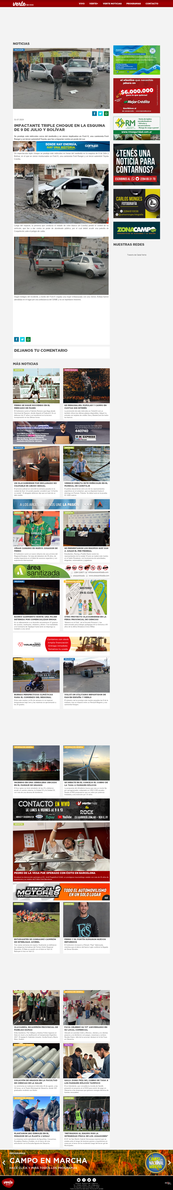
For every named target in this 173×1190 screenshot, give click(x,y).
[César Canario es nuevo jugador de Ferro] (36, 528)
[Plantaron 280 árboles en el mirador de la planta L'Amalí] (36, 1113)
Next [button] (169, 1162)
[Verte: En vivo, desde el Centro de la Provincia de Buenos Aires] (22, 1183)
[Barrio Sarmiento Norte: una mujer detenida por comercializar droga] (36, 597)
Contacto (152, 3)
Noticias (112, 3)
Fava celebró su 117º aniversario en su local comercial (85, 1028)
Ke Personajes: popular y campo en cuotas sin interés (85, 406)
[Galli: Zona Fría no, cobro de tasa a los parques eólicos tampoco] (86, 1060)
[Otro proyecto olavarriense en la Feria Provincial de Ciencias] (86, 597)
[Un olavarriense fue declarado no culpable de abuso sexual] (36, 463)
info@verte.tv (95, 1185)
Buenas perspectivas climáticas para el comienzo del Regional (33, 695)
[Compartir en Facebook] (94, 113)
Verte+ (93, 3)
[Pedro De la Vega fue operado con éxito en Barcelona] (61, 846)
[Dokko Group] (151, 1183)
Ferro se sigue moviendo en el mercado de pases (32, 406)
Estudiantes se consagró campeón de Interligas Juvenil (35, 940)
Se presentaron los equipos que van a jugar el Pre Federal (86, 549)
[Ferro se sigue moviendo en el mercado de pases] (36, 385)
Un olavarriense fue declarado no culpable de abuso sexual (35, 484)
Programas (133, 3)
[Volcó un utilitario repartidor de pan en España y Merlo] (86, 674)
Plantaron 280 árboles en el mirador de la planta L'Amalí (32, 1134)
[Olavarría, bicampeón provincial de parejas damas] (36, 1007)
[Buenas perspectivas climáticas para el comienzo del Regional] (36, 674)
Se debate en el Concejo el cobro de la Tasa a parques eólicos (86, 783)
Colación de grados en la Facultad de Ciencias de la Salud (35, 1081)
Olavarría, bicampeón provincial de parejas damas (36, 1028)
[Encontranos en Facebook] (84, 1180)
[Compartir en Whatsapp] (106, 113)
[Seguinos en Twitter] (89, 1180)
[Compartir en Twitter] (100, 113)
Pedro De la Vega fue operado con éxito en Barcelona (54, 873)
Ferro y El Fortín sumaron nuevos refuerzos (85, 940)
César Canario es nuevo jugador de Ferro (36, 549)
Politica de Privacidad (96, 1188)
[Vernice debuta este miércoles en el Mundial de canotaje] (86, 463)
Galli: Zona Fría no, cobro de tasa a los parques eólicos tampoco (86, 1081)
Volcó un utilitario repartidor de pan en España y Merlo (85, 695)
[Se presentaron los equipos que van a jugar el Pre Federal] (86, 528)
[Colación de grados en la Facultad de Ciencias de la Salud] (36, 1060)
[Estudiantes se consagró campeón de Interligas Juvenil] (36, 919)
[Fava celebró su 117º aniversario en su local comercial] (86, 1007)
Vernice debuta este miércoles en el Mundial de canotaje (86, 484)
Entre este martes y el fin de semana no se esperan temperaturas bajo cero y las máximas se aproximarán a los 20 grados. (35, 702)
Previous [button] (3, 1162)
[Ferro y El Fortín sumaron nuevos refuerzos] (86, 919)
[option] (86, 1162)
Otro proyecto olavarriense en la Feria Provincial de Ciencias (85, 618)
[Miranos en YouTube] (78, 1180)
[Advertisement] (61, 23)
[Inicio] (23, 3)
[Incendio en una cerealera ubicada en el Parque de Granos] (36, 762)
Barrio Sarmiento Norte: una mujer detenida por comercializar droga (35, 618)
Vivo (82, 3)
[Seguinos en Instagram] (94, 1180)
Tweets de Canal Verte (136, 255)
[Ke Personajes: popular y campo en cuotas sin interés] (86, 385)
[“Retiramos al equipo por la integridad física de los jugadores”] (86, 1113)
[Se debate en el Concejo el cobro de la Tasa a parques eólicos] (86, 762)
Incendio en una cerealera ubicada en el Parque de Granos (35, 783)
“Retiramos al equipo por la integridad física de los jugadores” (86, 1134)
